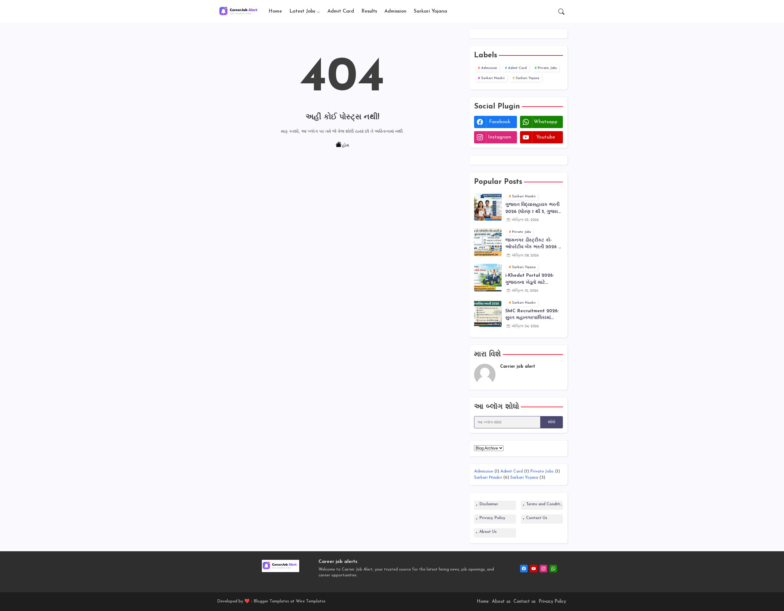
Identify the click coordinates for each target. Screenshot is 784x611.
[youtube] (533, 568)
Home (275, 11)
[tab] (275, 11)
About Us (488, 532)
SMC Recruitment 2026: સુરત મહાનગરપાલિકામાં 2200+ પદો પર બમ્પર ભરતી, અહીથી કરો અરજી (532, 315)
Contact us (525, 601)
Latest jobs (302, 11)
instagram (499, 137)
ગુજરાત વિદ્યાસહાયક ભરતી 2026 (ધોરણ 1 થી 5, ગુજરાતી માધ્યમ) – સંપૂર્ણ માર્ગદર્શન (533, 209)
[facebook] (524, 568)
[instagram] (543, 568)
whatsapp (545, 122)
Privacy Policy (492, 518)
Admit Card (340, 11)
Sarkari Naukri (493, 78)
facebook (499, 122)
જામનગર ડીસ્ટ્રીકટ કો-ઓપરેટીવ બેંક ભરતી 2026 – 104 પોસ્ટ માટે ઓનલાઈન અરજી (533, 244)
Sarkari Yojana (430, 11)
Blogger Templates (271, 601)
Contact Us (536, 518)
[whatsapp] (553, 568)
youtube (545, 137)
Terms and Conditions (544, 504)
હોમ (345, 145)
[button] (561, 12)
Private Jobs (547, 68)
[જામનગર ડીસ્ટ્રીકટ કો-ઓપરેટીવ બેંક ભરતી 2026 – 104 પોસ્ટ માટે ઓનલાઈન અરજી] (488, 242)
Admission (395, 11)
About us (501, 601)
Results (369, 11)
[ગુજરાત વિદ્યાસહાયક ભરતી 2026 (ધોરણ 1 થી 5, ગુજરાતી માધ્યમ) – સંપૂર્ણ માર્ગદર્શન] (488, 207)
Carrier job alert (517, 366)
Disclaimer (488, 504)
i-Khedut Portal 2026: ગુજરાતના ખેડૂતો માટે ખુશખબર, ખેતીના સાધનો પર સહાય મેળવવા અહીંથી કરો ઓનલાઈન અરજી (531, 279)
